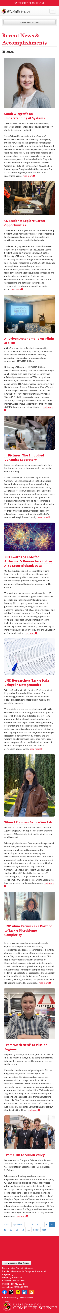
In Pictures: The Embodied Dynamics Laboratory (24, 457)
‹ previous (18, 1224)
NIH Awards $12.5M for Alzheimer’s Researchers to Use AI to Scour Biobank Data (28, 561)
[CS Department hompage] (29, 1305)
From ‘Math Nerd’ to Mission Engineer (25, 1047)
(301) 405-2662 (21, 1286)
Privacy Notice (26, 1297)
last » (45, 1229)
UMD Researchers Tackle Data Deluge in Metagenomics (26, 682)
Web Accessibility (10, 1297)
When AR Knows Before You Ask (28, 822)
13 (17, 1229)
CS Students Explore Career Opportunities (24, 222)
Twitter (11, 1292)
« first (7, 1224)
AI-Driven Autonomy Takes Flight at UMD (29, 340)
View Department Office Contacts (16, 1263)
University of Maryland (29, 3)
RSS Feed (31, 1292)
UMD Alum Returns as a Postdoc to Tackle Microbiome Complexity (28, 930)
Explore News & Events (29, 22)
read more (28, 175)
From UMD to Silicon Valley (24, 1155)
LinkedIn (24, 1292)
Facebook (4, 1292)
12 (11, 1229)
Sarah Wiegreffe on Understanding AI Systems (24, 115)
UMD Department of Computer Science (24, 11)
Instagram (18, 1292)
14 (22, 1229)
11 (5, 1229)
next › (36, 1229)
